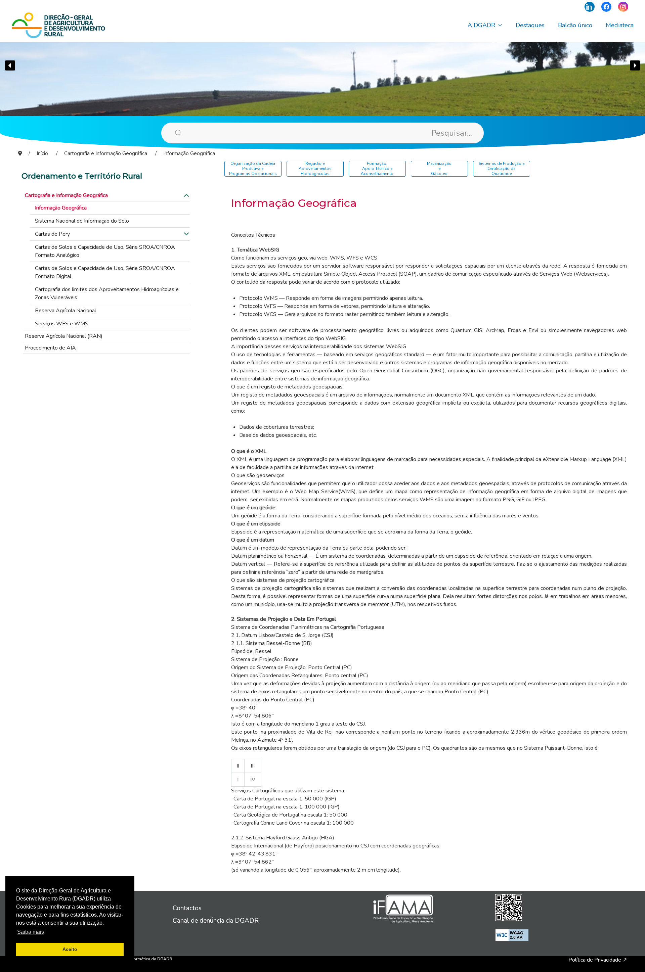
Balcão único (575, 25)
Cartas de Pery (52, 234)
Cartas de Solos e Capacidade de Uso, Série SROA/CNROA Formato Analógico (105, 251)
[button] (10, 65)
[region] (322, 65)
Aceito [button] (69, 949)
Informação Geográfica (61, 208)
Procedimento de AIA (50, 348)
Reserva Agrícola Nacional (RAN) (63, 336)
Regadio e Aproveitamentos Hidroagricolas (315, 168)
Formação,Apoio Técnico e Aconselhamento (377, 168)
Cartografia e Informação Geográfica (66, 195)
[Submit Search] (168, 132)
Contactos (187, 908)
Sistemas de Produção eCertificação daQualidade (501, 168)
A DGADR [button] (481, 25)
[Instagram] (623, 7)
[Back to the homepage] (58, 25)
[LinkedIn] (590, 7)
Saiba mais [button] (30, 932)
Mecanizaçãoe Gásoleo (439, 168)
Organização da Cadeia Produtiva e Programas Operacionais (253, 168)
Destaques (530, 25)
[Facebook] (606, 7)
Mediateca (620, 25)
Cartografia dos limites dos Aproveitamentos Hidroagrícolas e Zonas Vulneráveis (107, 293)
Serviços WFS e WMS (61, 323)
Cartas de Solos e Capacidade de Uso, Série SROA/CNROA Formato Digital (105, 272)
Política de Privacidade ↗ (597, 960)
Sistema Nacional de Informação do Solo (82, 221)
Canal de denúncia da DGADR (216, 920)
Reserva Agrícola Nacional (65, 310)
